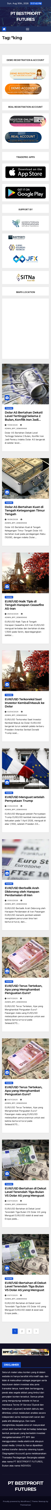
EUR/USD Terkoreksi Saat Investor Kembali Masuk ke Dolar (24, 702)
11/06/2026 (12, 425)
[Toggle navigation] (28, 29)
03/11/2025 (12, 1201)
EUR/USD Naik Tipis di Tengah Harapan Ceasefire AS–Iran (24, 605)
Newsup (42, 1501)
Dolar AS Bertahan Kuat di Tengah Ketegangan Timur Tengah (25, 510)
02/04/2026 (13, 712)
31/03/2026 (13, 900)
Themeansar (25, 1505)
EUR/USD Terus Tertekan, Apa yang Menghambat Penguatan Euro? (23, 989)
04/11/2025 (12, 998)
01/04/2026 (13, 806)
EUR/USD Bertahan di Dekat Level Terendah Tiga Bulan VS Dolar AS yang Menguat (25, 1192)
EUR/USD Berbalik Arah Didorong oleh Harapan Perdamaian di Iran (22, 891)
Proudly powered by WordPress (16, 1501)
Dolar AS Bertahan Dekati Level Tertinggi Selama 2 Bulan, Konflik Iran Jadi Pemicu (23, 418)
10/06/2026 (13, 519)
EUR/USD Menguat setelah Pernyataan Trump (24, 798)
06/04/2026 (13, 614)
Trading (9, 408)
